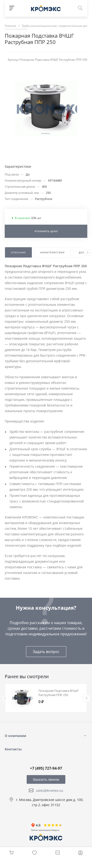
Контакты (13, 749)
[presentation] (88, 252)
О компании (15, 735)
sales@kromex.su (49, 790)
